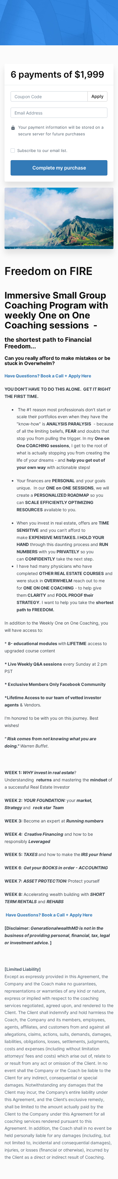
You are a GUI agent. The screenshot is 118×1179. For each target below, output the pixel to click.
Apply (97, 96)
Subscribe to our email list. (42, 150)
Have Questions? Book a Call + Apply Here (48, 375)
